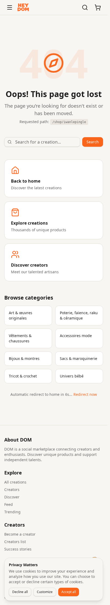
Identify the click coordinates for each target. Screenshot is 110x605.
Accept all (68, 592)
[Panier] (97, 7)
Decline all (20, 592)
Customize (45, 592)
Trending (12, 511)
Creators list (15, 541)
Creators (11, 489)
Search (93, 141)
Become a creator (20, 534)
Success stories (18, 549)
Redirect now (85, 394)
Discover (11, 496)
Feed (8, 504)
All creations (15, 482)
